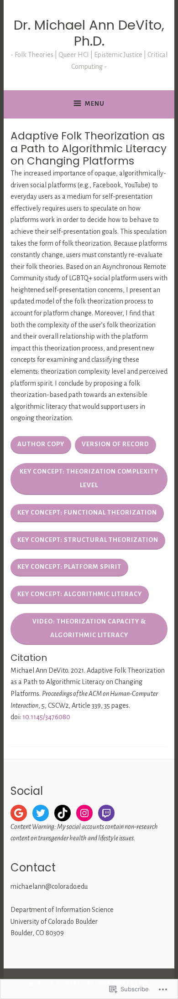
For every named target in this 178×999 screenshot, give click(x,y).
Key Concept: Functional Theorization (87, 512)
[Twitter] (40, 813)
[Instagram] (84, 813)
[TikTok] (62, 813)
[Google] (18, 813)
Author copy (40, 444)
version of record (115, 444)
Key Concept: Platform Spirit (69, 566)
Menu (95, 103)
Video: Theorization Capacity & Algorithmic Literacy (89, 628)
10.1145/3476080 (46, 717)
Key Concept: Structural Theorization (87, 539)
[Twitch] (106, 813)
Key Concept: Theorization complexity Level (89, 478)
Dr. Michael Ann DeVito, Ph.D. (89, 33)
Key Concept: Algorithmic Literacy (79, 594)
